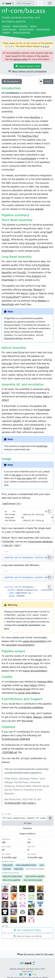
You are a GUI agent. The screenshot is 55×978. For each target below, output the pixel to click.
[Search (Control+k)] (39, 3)
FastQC (6, 239)
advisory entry (20, 59)
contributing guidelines (30, 707)
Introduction (13, 81)
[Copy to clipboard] (49, 511)
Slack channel (39, 717)
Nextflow (35, 117)
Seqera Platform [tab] (27, 833)
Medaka (41, 300)
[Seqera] (21, 974)
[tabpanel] (27, 818)
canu (42, 865)
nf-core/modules (26, 158)
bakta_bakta (8, 865)
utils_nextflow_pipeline (35, 876)
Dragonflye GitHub (13, 338)
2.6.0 (46, 46)
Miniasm (37, 289)
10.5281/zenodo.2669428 (16, 739)
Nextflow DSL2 (30, 136)
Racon (24, 293)
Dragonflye (12, 297)
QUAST (5, 392)
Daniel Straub (23, 689)
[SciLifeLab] (35, 974)
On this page (25, 3)
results (38, 659)
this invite (27, 720)
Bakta (46, 396)
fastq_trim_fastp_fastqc (12, 876)
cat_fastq (6, 869)
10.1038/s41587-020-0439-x (20, 803)
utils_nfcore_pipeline (11, 880)
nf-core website (35, 209)
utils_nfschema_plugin (33, 880)
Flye (41, 293)
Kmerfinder (8, 250)
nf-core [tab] (27, 823)
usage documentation (34, 641)
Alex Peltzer (30, 685)
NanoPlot (7, 272)
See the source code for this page (36, 954)
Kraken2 (43, 246)
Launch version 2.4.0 (29, 66)
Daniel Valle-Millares (29, 692)
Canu (32, 293)
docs (6, 628)
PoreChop (43, 265)
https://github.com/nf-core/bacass (29, 71)
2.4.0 (47, 81)
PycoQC (21, 272)
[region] (27, 516)
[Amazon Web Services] (25, 974)
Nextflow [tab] (27, 828)
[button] (35, 869)
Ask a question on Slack (28, 930)
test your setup (24, 478)
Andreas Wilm (44, 681)
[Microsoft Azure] (30, 974)
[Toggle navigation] (49, 3)
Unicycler (30, 243)
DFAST (5, 400)
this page (16, 475)
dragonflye (18, 869)
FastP (49, 232)
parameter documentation (20, 644)
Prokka (38, 396)
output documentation (35, 670)
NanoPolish (8, 304)
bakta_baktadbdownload (26, 865)
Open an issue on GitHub (29, 936)
